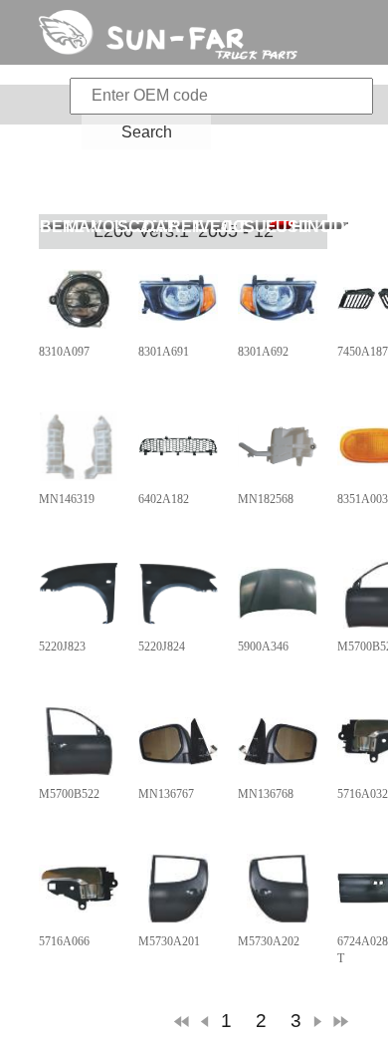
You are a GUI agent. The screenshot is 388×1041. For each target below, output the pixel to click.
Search (146, 132)
